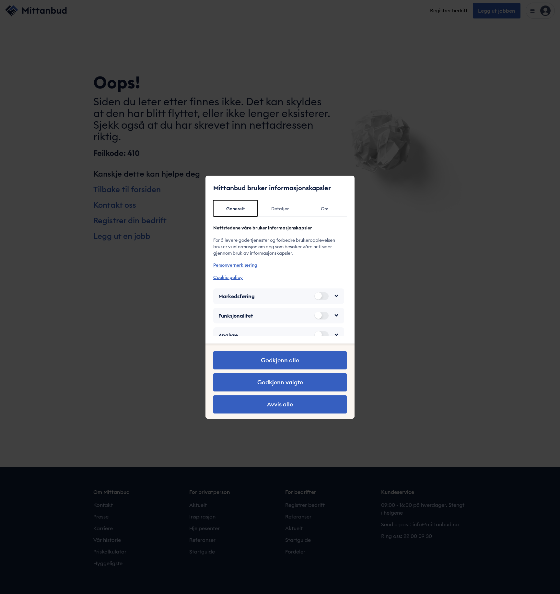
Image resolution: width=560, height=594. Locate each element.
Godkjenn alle (280, 360)
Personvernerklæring (235, 265)
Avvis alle (280, 404)
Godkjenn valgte (280, 382)
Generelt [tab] (235, 209)
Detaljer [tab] (280, 209)
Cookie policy (228, 277)
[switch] (321, 296)
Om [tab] (324, 209)
